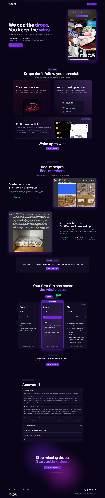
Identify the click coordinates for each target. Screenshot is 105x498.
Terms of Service (18, 489)
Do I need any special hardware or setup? (35, 430)
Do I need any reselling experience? (34, 440)
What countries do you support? (33, 435)
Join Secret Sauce (52, 148)
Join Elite (76, 317)
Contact (11, 489)
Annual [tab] (57, 296)
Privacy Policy (26, 489)
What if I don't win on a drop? (32, 418)
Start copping (91, 4)
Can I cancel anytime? (30, 425)
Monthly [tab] (49, 296)
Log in (83, 4)
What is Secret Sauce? (30, 390)
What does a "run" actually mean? (33, 406)
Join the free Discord (52, 364)
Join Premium (52, 317)
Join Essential (29, 317)
